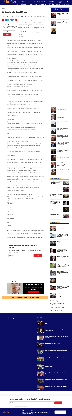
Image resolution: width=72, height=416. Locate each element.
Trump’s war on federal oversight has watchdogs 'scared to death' (55, 209)
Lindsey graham (57, 307)
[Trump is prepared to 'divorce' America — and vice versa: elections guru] (53, 288)
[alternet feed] (66, 3)
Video (38, 1)
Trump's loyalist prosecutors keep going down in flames (56, 350)
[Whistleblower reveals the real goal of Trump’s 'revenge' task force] (40, 388)
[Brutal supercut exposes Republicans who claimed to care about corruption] (40, 366)
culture (33, 1)
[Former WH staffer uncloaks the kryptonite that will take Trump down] (53, 236)
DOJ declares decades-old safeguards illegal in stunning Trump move (55, 189)
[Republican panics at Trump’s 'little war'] (53, 15)
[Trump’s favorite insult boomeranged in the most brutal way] (66, 216)
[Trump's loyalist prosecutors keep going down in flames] (53, 23)
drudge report (56, 306)
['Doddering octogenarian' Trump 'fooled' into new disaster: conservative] (40, 338)
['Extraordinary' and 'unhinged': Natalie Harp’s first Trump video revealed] (66, 196)
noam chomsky (59, 303)
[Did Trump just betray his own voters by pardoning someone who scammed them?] (15, 288)
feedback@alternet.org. (34, 281)
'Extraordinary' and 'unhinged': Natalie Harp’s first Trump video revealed (56, 195)
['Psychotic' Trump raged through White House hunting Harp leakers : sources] (53, 265)
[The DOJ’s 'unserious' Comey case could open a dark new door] (40, 323)
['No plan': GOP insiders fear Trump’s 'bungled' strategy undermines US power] (53, 31)
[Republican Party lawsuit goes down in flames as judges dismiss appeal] (66, 183)
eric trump (61, 310)
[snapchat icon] (13, 318)
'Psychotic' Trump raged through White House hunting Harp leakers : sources (63, 265)
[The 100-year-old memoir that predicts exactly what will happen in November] (53, 258)
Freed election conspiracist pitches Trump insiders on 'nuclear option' (55, 202)
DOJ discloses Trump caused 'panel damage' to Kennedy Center (62, 242)
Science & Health (23, 2)
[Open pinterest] (10, 318)
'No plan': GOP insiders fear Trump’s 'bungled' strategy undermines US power (62, 29)
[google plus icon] (7, 318)
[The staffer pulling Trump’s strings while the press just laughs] (40, 373)
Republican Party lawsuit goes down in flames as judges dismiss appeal (56, 182)
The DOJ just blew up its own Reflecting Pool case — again (62, 279)
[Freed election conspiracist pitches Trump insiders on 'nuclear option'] (66, 203)
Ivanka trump (55, 310)
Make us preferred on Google (26, 20)
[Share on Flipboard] (3, 20)
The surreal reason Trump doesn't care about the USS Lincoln (62, 272)
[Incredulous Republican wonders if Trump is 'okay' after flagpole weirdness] (53, 295)
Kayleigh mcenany (55, 304)
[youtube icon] (12, 318)
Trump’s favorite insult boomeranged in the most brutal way (55, 215)
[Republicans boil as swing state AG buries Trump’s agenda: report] (53, 251)
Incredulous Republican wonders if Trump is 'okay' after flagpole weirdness (62, 295)
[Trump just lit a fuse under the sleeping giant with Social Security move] (53, 228)
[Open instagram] (9, 318)
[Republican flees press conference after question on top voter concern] (40, 381)
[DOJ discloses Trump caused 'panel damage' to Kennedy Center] (53, 243)
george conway (53, 303)
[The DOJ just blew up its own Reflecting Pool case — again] (53, 280)
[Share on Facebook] (6, 20)
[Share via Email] (11, 20)
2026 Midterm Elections (51, 2)
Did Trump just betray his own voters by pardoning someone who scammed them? (33, 287)
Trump (27, 22)
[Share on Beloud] (16, 20)
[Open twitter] (64, 1)
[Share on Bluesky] (13, 20)
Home (3, 8)
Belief (29, 1)
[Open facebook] (64, 1)
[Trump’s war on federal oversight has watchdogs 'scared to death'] (66, 209)
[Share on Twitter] (8, 20)
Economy (43, 1)
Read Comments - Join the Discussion (25, 297)
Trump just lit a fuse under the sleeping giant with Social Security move (63, 228)
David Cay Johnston (11, 16)
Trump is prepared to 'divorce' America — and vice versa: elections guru (63, 287)
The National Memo (20, 16)
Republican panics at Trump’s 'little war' (52, 343)
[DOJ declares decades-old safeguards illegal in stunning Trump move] (66, 189)
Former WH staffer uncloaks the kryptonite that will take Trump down (62, 235)
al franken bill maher (57, 308)
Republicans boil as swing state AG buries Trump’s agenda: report (62, 250)
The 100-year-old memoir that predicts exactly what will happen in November (63, 257)
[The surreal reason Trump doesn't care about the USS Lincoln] (53, 273)
